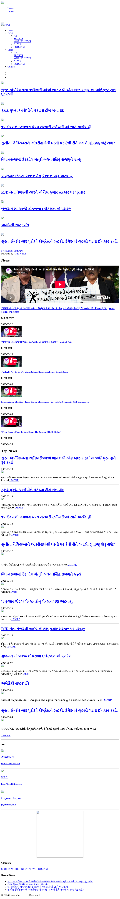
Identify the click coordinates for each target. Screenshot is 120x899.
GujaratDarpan (11, 798)
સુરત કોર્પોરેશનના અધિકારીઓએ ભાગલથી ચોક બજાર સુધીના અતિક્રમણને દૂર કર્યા (50, 881)
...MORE (14, 480)
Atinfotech (8, 757)
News (10, 33)
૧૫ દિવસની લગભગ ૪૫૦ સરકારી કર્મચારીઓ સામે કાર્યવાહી (38, 887)
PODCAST (19, 47)
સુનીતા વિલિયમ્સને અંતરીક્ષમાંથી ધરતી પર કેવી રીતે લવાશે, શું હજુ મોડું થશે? (46, 889)
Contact (11, 11)
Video (10, 49)
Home (11, 8)
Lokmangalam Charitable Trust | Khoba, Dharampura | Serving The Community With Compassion (45, 402)
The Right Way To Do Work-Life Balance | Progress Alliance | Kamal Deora (34, 372)
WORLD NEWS (22, 41)
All (15, 35)
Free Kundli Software (12, 250)
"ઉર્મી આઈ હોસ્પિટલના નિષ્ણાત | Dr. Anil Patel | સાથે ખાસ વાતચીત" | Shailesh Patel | (37, 342)
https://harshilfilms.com (11, 784)
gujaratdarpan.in (8, 804)
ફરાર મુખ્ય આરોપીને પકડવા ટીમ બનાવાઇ (28, 884)
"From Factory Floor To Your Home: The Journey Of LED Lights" (31, 432)
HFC (4, 777)
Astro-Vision (20, 253)
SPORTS (18, 38)
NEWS (17, 44)
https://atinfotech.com (10, 763)
